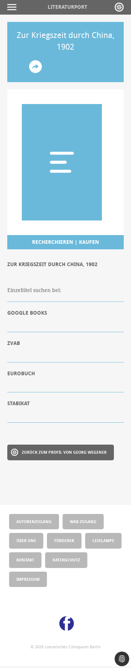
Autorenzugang (34, 521)
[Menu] (13, 7)
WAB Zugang (83, 521)
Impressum (28, 579)
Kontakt (25, 560)
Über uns (26, 540)
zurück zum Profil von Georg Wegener (64, 452)
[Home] (119, 7)
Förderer (64, 540)
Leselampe (103, 540)
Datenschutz (66, 560)
